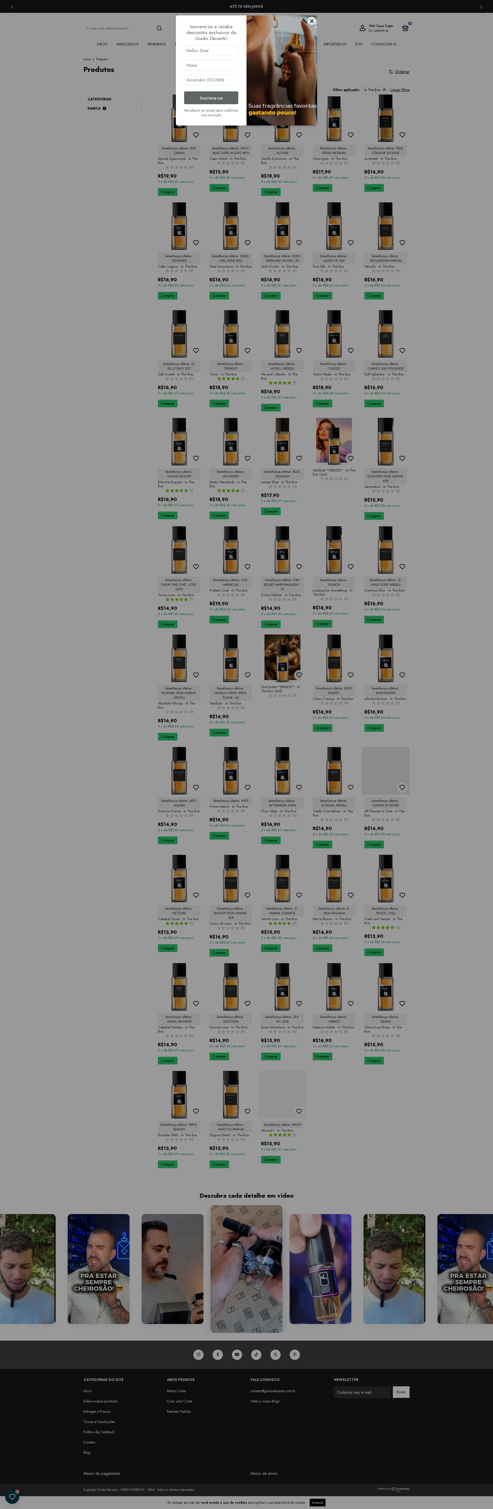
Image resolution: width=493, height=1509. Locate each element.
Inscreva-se (211, 97)
